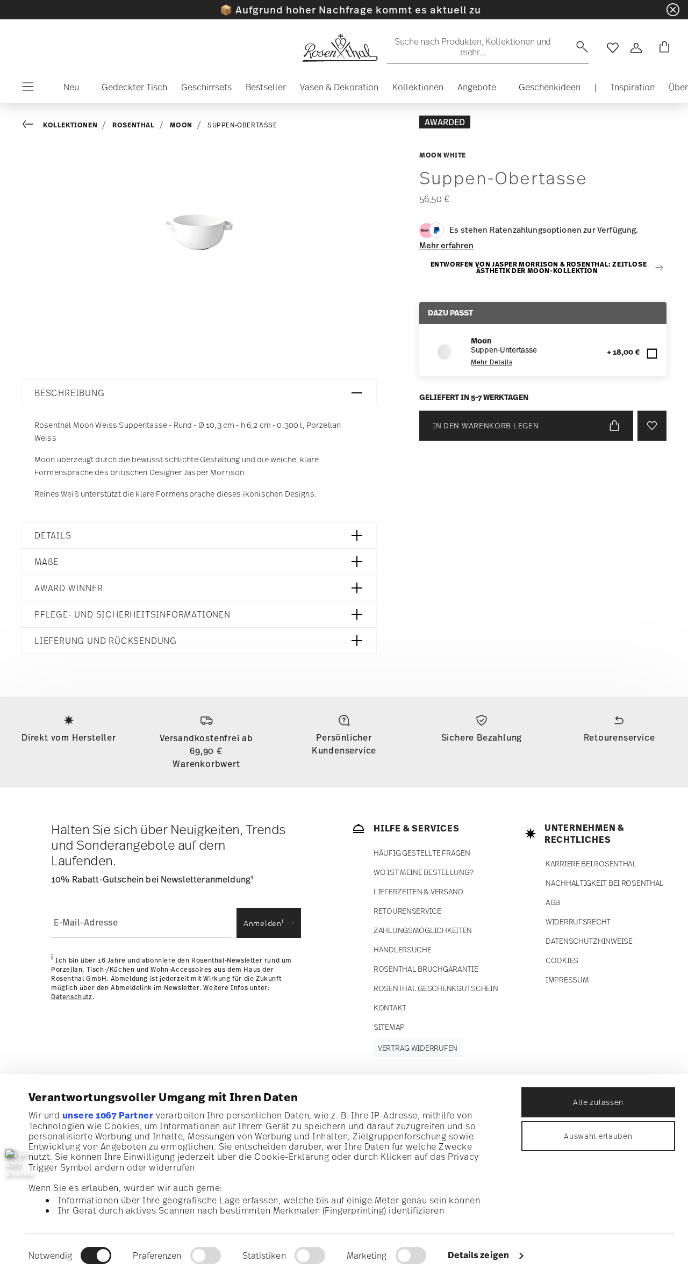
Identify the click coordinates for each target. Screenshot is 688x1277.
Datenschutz (71, 997)
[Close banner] (672, 9)
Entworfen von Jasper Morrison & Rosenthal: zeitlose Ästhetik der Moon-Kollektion (539, 268)
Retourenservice (619, 737)
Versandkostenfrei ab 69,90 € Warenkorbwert (206, 751)
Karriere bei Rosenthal (591, 863)
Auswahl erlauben (598, 1136)
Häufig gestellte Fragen (422, 853)
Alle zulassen (598, 1102)
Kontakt (390, 1007)
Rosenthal (133, 125)
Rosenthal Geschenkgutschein (436, 988)
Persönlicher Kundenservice (344, 743)
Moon (181, 125)
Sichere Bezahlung (481, 737)
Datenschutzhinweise (589, 941)
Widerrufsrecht (578, 921)
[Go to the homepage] (340, 48)
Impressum (567, 979)
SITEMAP (389, 1027)
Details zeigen (478, 1255)
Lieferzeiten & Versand (418, 891)
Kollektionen (70, 125)
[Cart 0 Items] (662, 48)
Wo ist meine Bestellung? (423, 872)
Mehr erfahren (446, 245)
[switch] (205, 1255)
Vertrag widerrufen (417, 1048)
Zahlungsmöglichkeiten (423, 930)
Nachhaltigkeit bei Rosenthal (605, 883)
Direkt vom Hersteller (69, 737)
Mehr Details (491, 362)
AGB (553, 902)
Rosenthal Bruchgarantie (426, 969)
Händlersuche (403, 949)
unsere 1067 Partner (108, 1115)
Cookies (562, 960)
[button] (67, 89)
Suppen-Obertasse (242, 125)
